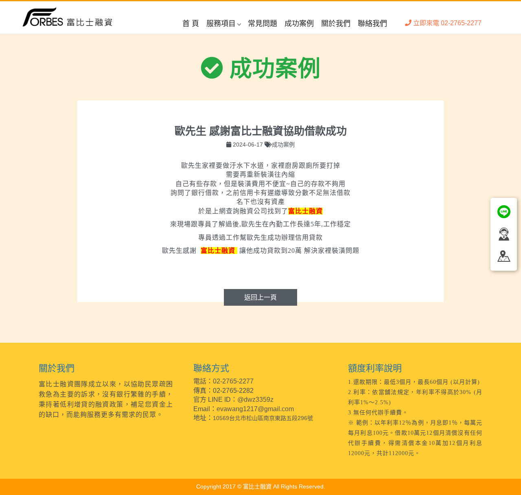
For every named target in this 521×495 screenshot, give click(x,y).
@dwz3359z (255, 399)
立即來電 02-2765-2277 (447, 23)
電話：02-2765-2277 (223, 381)
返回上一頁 (260, 297)
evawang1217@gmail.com (255, 408)
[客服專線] (503, 233)
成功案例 (299, 24)
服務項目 (221, 24)
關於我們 (335, 24)
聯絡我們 (372, 24)
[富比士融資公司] (67, 17)
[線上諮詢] (503, 211)
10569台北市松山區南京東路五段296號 (263, 418)
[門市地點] (503, 255)
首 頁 (190, 24)
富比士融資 (305, 211)
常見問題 (262, 24)
